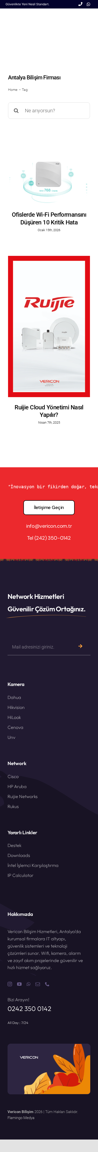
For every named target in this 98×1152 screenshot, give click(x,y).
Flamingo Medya (21, 1118)
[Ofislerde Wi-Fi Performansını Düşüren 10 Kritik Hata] (49, 183)
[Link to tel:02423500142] (80, 4)
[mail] (37, 984)
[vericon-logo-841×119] (24, 17)
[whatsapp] (28, 984)
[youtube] (19, 984)
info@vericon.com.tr (49, 526)
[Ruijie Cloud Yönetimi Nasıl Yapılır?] (49, 326)
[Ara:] (49, 110)
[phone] (47, 984)
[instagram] (10, 984)
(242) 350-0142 (52, 538)
